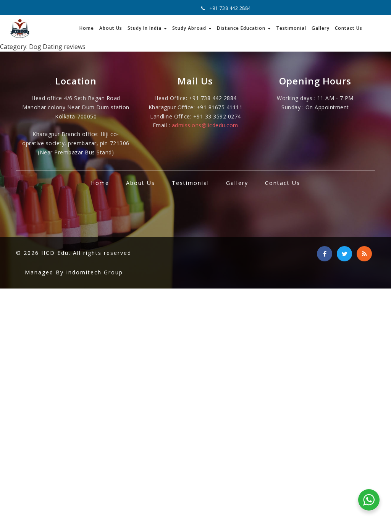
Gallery (321, 28)
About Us (110, 28)
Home (86, 28)
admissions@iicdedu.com (205, 125)
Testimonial (291, 28)
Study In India (145, 28)
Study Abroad (190, 28)
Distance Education (242, 28)
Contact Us (348, 28)
